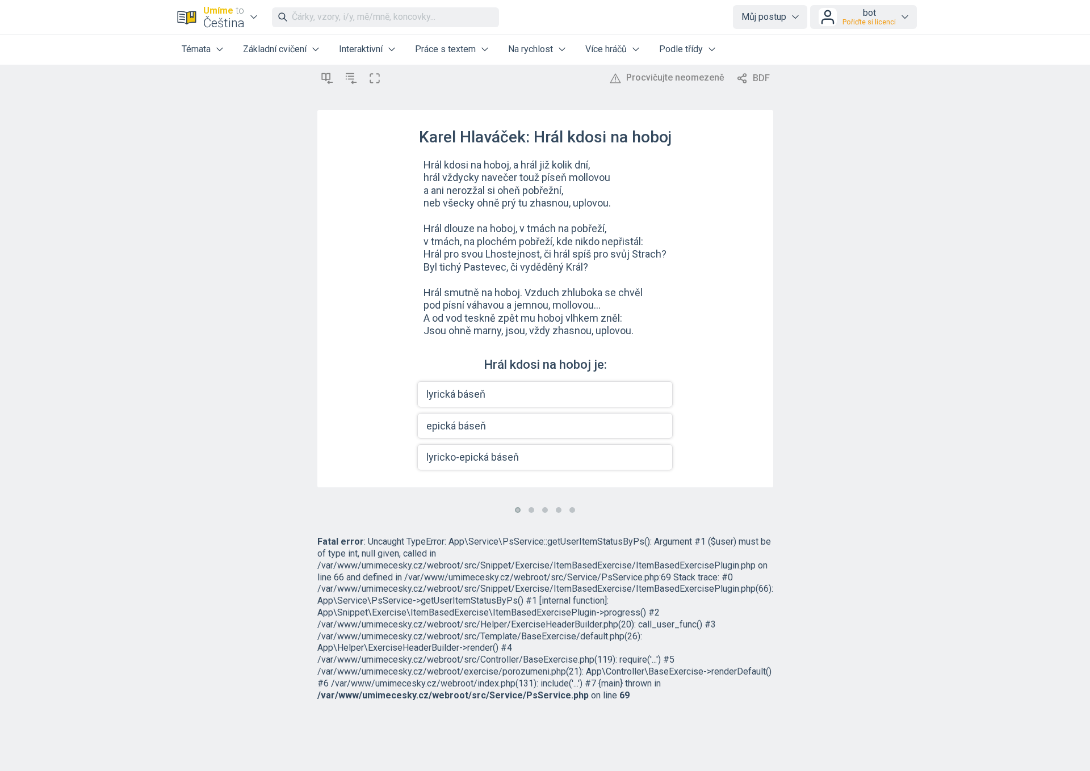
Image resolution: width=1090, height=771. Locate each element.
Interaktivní (361, 49)
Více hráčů (606, 49)
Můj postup (763, 16)
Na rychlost (530, 49)
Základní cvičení (275, 49)
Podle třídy (681, 49)
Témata (196, 49)
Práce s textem (445, 49)
